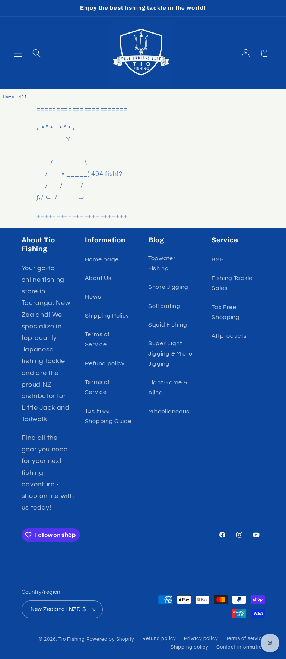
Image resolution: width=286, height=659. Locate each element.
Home (9, 97)
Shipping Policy (107, 316)
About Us (98, 278)
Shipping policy (189, 647)
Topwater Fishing (162, 263)
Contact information (240, 647)
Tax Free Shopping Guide (108, 416)
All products (229, 336)
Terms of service (245, 638)
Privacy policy (200, 638)
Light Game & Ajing (167, 387)
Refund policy (105, 363)
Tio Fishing (71, 639)
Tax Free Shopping (226, 312)
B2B (218, 259)
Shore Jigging (168, 287)
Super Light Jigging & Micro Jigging (170, 353)
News (93, 297)
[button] (18, 53)
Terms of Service (97, 339)
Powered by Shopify (110, 639)
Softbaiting (164, 306)
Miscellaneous (169, 411)
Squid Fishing (167, 325)
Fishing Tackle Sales (232, 283)
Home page (102, 259)
